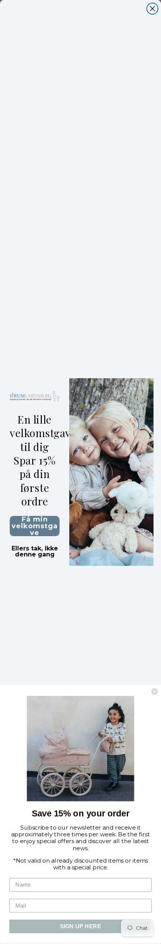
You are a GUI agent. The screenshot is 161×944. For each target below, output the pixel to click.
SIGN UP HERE (80, 926)
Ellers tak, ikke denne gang (35, 549)
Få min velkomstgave (35, 526)
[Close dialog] (152, 8)
